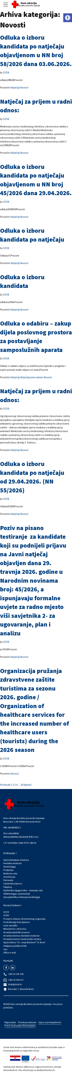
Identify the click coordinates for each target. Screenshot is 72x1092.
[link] (67, 17)
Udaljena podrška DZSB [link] (14, 945)
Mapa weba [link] (10, 1022)
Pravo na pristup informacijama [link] (20, 1025)
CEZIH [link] (6, 915)
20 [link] (22, 784)
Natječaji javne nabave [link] (31, 377)
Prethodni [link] (5, 784)
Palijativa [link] (7, 887)
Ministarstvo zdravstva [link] (14, 928)
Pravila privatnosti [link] (27, 1022)
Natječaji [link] (15, 87)
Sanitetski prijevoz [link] (12, 883)
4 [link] (16, 784)
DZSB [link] (6, 72)
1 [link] (11, 784)
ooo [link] (5, 949)
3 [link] (15, 784)
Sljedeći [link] (27, 784)
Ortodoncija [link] (9, 876)
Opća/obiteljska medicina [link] (16, 859)
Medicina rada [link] (10, 873)
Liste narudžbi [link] (10, 925)
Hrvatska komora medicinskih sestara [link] (22, 939)
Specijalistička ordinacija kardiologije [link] (21, 897)
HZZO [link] (6, 911)
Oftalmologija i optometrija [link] (16, 893)
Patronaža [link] (8, 880)
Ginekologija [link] (9, 866)
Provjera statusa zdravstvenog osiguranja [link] (24, 918)
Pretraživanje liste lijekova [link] (16, 922)
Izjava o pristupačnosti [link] (50, 1022)
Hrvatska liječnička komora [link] (16, 932)
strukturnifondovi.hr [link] (46, 1070)
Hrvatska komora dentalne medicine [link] (21, 935)
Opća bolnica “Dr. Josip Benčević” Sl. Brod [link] (24, 942)
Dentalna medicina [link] (12, 863)
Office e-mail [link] (9, 952)
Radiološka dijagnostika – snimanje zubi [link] (23, 890)
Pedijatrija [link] (8, 869)
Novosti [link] (24, 87)
